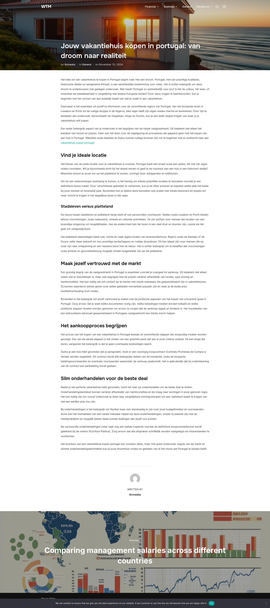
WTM (46, 6)
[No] (266, 603)
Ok (211, 603)
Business (169, 6)
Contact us (202, 6)
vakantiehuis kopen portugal (77, 142)
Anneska (70, 64)
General (187, 6)
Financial (150, 6)
